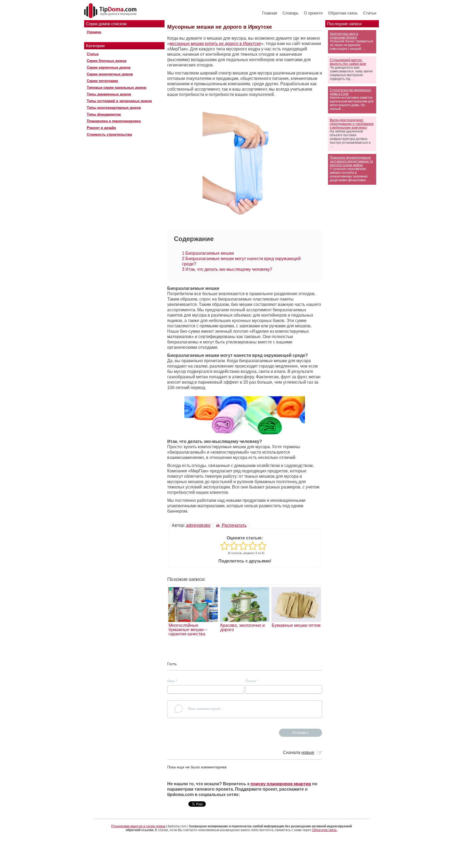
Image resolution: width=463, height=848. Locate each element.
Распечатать (234, 525)
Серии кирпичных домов (108, 67)
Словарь (290, 13)
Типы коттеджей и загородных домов (119, 101)
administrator (198, 525)
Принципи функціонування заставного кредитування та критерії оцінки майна (351, 161)
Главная (269, 13)
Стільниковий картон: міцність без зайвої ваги (348, 62)
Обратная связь (343, 13)
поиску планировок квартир (281, 784)
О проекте (313, 13)
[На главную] (111, 11)
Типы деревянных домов (109, 94)
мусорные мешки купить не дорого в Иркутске (215, 43)
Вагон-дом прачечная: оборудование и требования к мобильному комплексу (352, 123)
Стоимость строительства (109, 134)
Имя (172, 681)
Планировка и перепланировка (114, 121)
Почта (251, 681)
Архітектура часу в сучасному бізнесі (344, 35)
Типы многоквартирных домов (114, 108)
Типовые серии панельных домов (116, 88)
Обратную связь (324, 830)
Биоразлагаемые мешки (208, 253)
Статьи (369, 13)
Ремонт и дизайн (101, 128)
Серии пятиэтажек (102, 81)
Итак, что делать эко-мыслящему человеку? (227, 269)
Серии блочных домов (106, 61)
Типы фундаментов (104, 114)
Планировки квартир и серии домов (138, 826)
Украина (94, 32)
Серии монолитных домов (110, 74)
